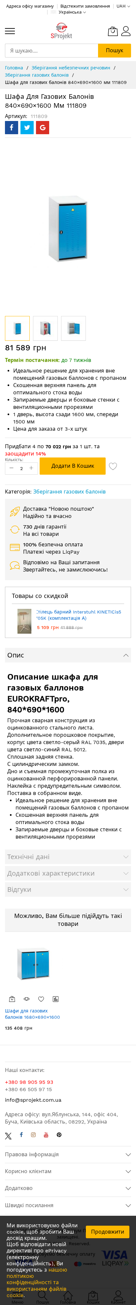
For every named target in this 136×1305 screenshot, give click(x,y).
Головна (15, 67)
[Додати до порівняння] (56, 999)
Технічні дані (28, 857)
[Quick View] (26, 999)
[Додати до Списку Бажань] (113, 466)
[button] (45, 328)
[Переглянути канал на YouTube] (46, 1135)
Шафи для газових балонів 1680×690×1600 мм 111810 (32, 1017)
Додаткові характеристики (51, 873)
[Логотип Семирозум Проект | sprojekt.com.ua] (61, 31)
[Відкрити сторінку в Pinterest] (59, 1135)
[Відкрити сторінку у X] (8, 1135)
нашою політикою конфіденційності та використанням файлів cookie (37, 1282)
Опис (15, 655)
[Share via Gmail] (42, 127)
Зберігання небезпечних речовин (72, 67)
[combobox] (51, 51)
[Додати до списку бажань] (41, 999)
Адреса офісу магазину (30, 6)
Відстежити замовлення (85, 6)
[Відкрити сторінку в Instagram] (33, 1135)
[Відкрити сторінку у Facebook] (21, 1135)
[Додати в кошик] (12, 999)
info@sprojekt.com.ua (33, 1100)
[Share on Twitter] (27, 127)
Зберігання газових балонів (37, 75)
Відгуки (19, 889)
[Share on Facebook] (11, 127)
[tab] (68, 655)
